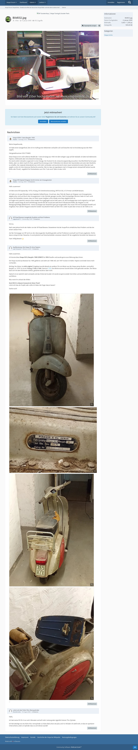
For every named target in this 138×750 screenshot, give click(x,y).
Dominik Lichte (17, 712)
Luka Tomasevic (17, 249)
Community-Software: (69, 747)
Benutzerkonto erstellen (58, 121)
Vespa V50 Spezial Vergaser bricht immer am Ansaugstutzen (32, 180)
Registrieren (121, 2)
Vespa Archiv (108, 35)
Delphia (15, 139)
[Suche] (129, 2)
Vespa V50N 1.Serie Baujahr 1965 (24, 138)
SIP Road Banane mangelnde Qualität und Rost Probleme (31, 217)
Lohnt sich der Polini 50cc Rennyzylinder (26, 710)
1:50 (49, 268)
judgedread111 (17, 219)
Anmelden (111, 2)
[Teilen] (99, 25)
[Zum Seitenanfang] (135, 747)
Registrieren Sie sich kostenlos (56, 117)
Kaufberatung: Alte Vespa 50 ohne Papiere (26, 247)
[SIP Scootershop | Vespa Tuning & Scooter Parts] (53, 13)
